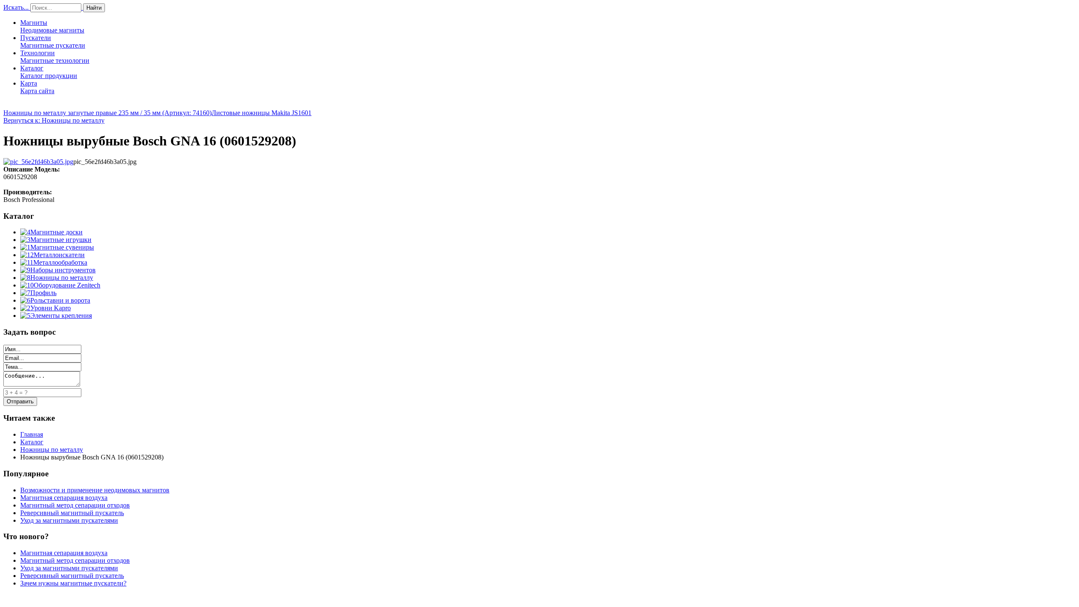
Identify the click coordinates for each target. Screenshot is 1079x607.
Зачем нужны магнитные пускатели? (73, 583)
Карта (37, 87)
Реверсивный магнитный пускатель (72, 512)
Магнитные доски (56, 232)
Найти (94, 8)
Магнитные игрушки (60, 239)
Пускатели (52, 41)
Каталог (48, 71)
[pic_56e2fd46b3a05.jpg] (38, 161)
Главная (31, 434)
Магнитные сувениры (62, 247)
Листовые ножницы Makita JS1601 (261, 112)
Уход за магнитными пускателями (69, 520)
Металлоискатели (59, 254)
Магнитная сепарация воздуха (63, 497)
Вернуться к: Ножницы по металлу (54, 120)
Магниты (52, 26)
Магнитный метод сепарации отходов (75, 505)
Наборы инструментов (63, 270)
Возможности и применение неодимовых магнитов (94, 490)
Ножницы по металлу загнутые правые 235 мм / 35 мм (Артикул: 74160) (107, 112)
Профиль (43, 292)
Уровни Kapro (50, 308)
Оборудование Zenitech (67, 285)
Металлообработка (60, 262)
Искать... (16, 7)
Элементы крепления (61, 315)
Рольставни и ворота (60, 300)
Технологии (54, 56)
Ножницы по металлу (61, 277)
